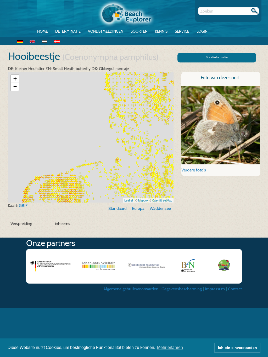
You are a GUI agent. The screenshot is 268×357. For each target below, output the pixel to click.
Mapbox (143, 200)
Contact (235, 288)
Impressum (215, 288)
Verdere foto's (193, 170)
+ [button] (15, 79)
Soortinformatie (217, 57)
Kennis (161, 31)
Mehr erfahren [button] (170, 347)
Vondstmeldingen (105, 31)
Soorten (139, 31)
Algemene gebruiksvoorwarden (130, 288)
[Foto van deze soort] (220, 124)
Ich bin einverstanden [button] (237, 348)
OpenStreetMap (162, 200)
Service (182, 31)
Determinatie (68, 31)
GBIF (23, 205)
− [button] (15, 86)
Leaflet (128, 200)
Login (202, 31)
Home (42, 31)
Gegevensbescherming (181, 288)
